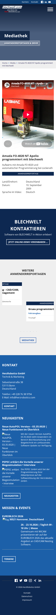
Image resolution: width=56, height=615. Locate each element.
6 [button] (36, 331)
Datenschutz (27, 596)
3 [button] (27, 331)
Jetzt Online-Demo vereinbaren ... (28, 242)
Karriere (25, 2)
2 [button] (23, 331)
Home (4, 63)
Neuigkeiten (11, 495)
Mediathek (28, 340)
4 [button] (30, 331)
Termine (9, 559)
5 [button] (33, 331)
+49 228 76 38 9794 (21, 394)
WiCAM (42, 531)
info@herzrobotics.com (22, 397)
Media (13, 63)
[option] (28, 302)
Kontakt (34, 2)
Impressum (27, 600)
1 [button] (20, 331)
